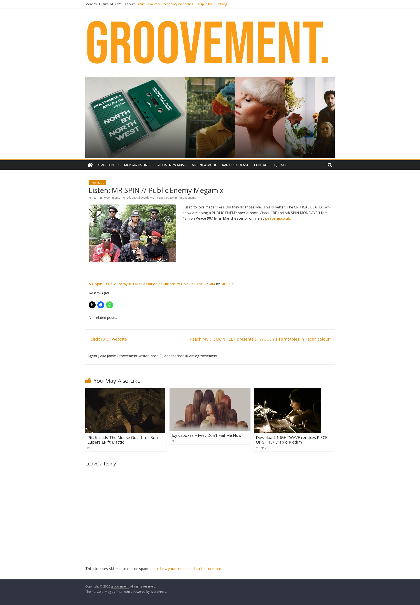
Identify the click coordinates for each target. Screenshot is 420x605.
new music (97, 182)
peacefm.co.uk (277, 218)
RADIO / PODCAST (235, 165)
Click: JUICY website (106, 339)
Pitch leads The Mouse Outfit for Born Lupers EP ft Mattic (123, 440)
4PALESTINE (107, 165)
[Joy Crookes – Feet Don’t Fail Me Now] (210, 390)
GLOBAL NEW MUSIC (172, 165)
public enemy (187, 197)
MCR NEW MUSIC (204, 165)
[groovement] (90, 165)
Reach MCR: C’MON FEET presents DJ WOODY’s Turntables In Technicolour (262, 339)
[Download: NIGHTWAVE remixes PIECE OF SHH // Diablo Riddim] (287, 390)
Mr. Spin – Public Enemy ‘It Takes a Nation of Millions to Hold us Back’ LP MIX (152, 284)
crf (128, 197)
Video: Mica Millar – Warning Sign (159, 4)
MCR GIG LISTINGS (137, 165)
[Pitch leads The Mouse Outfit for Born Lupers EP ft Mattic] (125, 390)
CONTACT (261, 165)
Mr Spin (227, 284)
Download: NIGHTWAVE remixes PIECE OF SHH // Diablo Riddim (291, 440)
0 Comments (111, 197)
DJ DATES (281, 165)
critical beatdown (142, 197)
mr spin (159, 197)
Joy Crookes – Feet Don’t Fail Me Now (207, 435)
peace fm (172, 197)
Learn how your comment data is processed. (186, 568)
